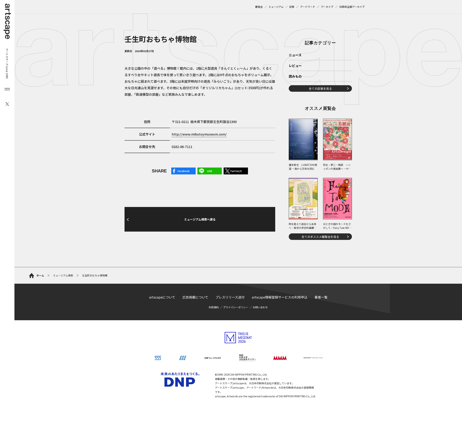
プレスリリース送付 (230, 297)
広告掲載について (195, 297)
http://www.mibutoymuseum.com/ (199, 134)
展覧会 (259, 7)
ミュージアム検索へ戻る (200, 219)
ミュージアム (276, 7)
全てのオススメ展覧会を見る (320, 236)
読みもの (295, 77)
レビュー (295, 66)
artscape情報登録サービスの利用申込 (279, 297)
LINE (209, 171)
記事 (291, 7)
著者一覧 (321, 297)
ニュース (295, 55)
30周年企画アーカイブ (352, 7)
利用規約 (214, 307)
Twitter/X (236, 171)
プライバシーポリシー (235, 307)
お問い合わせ (260, 307)
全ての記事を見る (320, 88)
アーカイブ (327, 7)
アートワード (307, 7)
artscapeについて (162, 297)
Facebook (183, 171)
